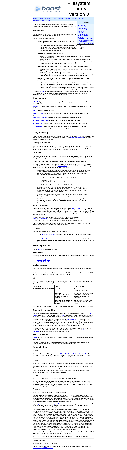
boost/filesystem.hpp (48, 234)
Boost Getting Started (77, 137)
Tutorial (40, 18)
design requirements (41, 404)
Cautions (81, 31)
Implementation (83, 35)
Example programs (84, 34)
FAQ (54, 18)
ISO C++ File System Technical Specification (73, 354)
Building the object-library (86, 38)
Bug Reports (46, 20)
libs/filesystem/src (72, 319)
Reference (48, 18)
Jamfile (63, 315)
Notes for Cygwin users (85, 40)
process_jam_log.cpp (43, 260)
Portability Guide (38, 113)
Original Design (38, 126)
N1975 (42, 91)
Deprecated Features (40, 117)
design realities (56, 404)
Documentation (83, 27)
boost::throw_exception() (40, 218)
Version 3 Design (38, 123)
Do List (35, 129)
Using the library (83, 28)
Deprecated (36, 20)
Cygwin (35, 337)
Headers (80, 32)
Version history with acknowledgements (86, 42)
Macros (80, 37)
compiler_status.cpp (43, 261)
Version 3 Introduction (40, 120)
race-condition (62, 166)
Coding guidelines (83, 29)
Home (35, 18)
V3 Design (82, 18)
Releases (60, 18)
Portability (68, 18)
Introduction (81, 25)
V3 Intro (74, 18)
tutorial (40, 249)
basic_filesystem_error (78, 208)
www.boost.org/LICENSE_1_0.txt (43, 448)
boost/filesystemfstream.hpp (51, 239)
